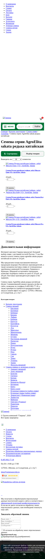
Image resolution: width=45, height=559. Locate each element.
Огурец (14, 337)
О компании (11, 4)
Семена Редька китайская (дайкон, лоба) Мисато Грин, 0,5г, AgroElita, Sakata (23, 171)
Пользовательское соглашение (18, 453)
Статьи (9, 436)
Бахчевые (14, 311)
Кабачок (14, 319)
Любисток (15, 397)
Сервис (9, 8)
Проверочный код (8, 534)
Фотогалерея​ (11, 440)
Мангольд (15, 330)
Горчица (14, 376)
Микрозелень (16, 332)
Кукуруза (14, 326)
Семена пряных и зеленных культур (20, 367)
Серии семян (32, 131)
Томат (13, 358)
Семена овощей (12, 306)
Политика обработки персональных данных (24, 451)
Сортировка (10, 154)
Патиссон (14, 341)
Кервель (14, 380)
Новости (9, 434)
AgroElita (4, 134)
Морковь (14, 334)
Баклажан (14, 308)
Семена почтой (12, 449)
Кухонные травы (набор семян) (23, 393)
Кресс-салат (15, 389)
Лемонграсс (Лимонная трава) (23, 395)
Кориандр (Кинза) (18, 382)
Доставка (9, 13)
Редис (13, 347)
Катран (13, 378)
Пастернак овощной (19, 339)
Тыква (13, 363)
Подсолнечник (17, 345)
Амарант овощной (18, 369)
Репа (12, 352)
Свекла (13, 354)
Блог (8, 15)
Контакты (10, 6)
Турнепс (14, 361)
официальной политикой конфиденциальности (20, 503)
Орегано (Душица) (18, 402)
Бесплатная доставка (14, 447)
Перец (13, 343)
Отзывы (9, 445)
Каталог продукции (17, 131)
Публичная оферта (13, 456)
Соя (12, 356)
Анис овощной (17, 371)
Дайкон (14, 317)
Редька (13, 350)
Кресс (13, 387)
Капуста (14, 321)
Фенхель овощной (18, 365)
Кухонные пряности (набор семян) (25, 391)
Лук (12, 328)
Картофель (15, 324)
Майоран (14, 400)
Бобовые (14, 313)
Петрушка (15, 408)
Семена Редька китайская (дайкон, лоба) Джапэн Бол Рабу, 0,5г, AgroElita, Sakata (24, 198)
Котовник (15, 384)
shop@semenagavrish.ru (10, 472)
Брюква (14, 315)
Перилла (14, 406)
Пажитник (15, 404)
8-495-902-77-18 (7, 460)
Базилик (14, 374)
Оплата (9, 10)
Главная (4, 131)
